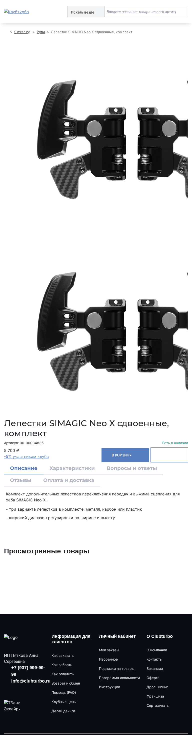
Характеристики (72, 468)
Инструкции (109, 687)
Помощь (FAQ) (64, 692)
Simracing (22, 32)
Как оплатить (63, 674)
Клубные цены (64, 702)
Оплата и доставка (68, 480)
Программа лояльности (119, 678)
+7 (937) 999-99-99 (28, 671)
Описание (24, 468)
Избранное (108, 659)
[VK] (8, 690)
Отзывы (20, 480)
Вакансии (154, 668)
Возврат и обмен (66, 683)
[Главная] (6, 32)
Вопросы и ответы (132, 468)
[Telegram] (37, 690)
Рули (41, 32)
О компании (156, 650)
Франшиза (155, 696)
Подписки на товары (116, 668)
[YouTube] (22, 690)
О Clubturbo (159, 636)
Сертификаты (158, 705)
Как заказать (63, 655)
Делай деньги (63, 711)
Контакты (154, 659)
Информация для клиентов (71, 639)
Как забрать (62, 665)
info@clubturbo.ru (30, 681)
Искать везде (83, 12)
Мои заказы (109, 650)
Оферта (153, 678)
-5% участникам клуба (26, 456)
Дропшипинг (157, 687)
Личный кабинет (117, 636)
